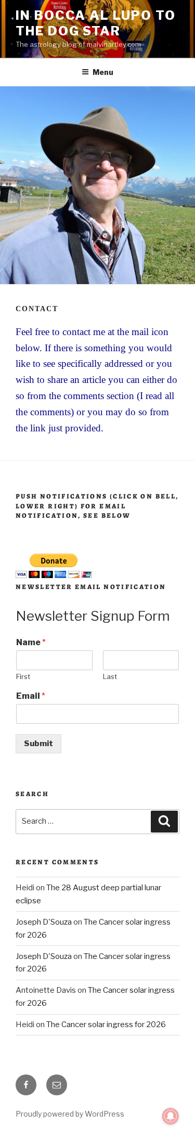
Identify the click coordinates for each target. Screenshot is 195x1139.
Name (31, 642)
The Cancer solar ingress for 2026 (106, 1024)
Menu (103, 72)
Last (110, 676)
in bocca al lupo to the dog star (95, 23)
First (23, 676)
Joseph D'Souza (44, 922)
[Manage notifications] (170, 1116)
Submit (38, 743)
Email (30, 696)
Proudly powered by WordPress (70, 1113)
